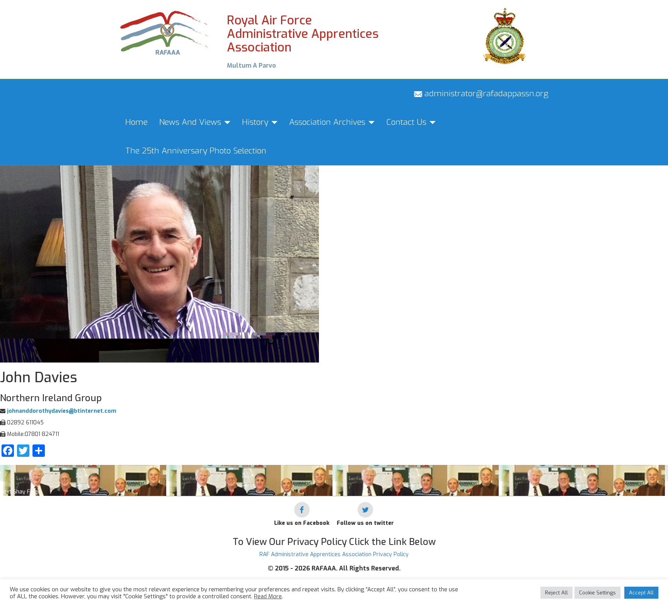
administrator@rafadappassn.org (485, 93)
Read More (268, 596)
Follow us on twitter (365, 523)
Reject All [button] (556, 592)
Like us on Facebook (301, 523)
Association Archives (328, 122)
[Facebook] (302, 509)
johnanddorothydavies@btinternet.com (60, 411)
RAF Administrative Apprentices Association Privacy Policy (334, 554)
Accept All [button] (641, 592)
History (256, 122)
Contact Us (407, 122)
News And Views (191, 122)
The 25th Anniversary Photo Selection (195, 150)
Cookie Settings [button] (597, 592)
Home (136, 122)
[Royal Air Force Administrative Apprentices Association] (164, 32)
